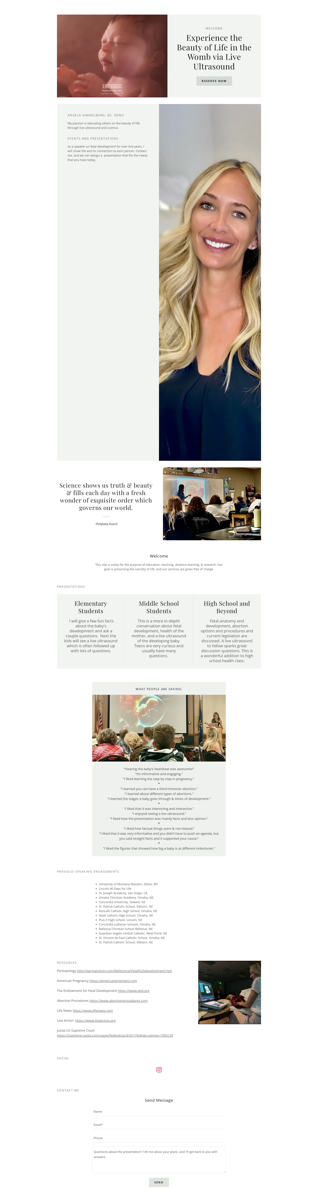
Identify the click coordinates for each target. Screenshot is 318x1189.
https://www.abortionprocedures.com (119, 1000)
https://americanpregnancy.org (113, 980)
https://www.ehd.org (133, 990)
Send (159, 1182)
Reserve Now (214, 81)
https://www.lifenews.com (93, 1010)
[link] (159, 1070)
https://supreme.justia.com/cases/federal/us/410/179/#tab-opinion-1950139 (115, 1035)
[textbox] (159, 1111)
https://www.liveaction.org (95, 1020)
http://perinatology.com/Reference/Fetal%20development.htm (124, 971)
